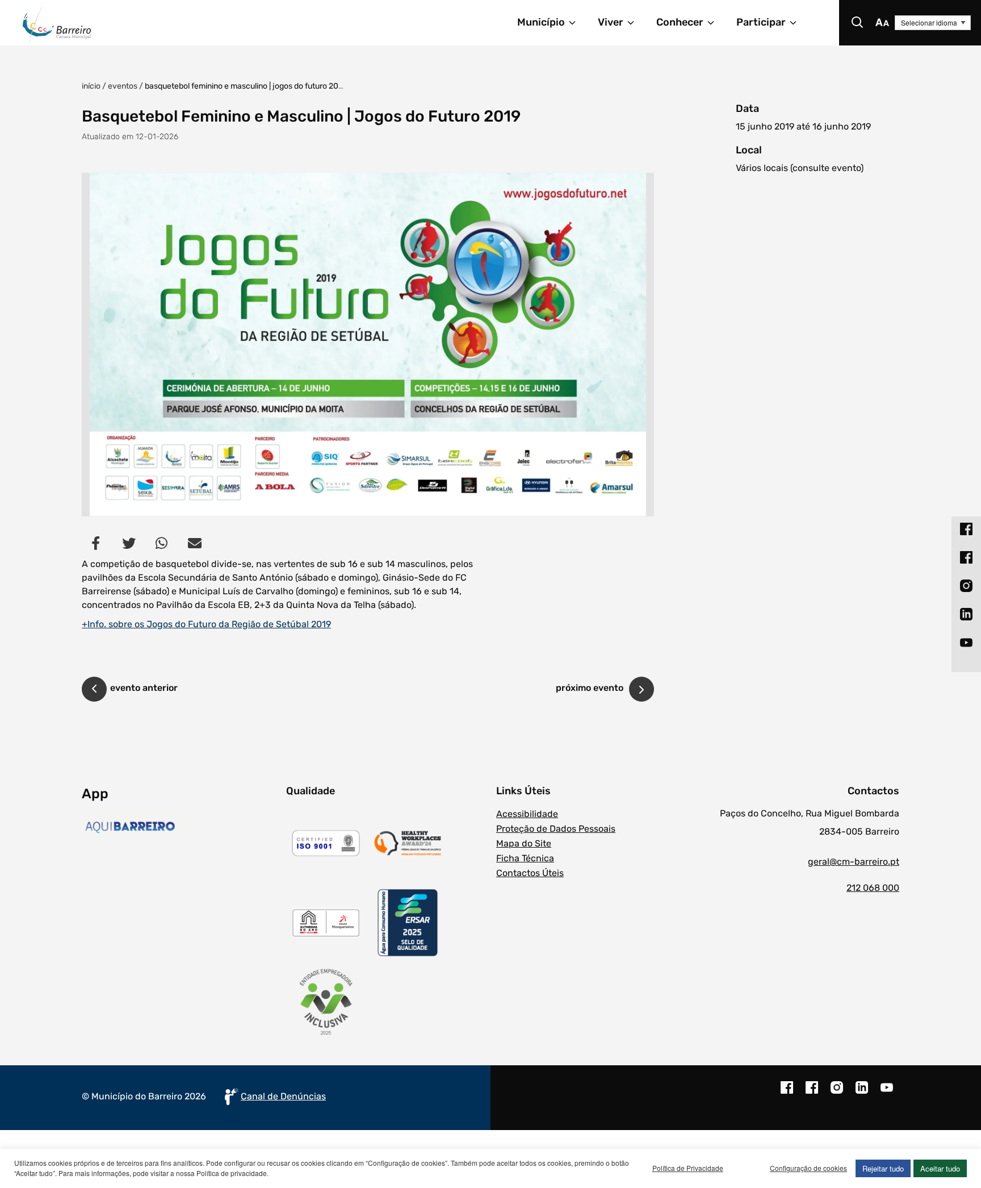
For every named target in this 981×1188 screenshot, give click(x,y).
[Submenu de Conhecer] (715, 22)
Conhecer (679, 22)
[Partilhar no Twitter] (129, 543)
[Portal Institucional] (158, 22)
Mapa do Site (523, 843)
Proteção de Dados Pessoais (555, 828)
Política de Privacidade (687, 1168)
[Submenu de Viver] (635, 22)
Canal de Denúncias (283, 1096)
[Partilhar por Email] (195, 543)
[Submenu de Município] (577, 22)
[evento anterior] (94, 691)
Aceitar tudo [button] (940, 1168)
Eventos (122, 86)
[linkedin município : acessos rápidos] (966, 614)
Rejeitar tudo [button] (883, 1168)
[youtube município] (886, 1093)
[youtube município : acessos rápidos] (966, 642)
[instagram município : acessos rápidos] (966, 585)
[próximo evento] (641, 689)
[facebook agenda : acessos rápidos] (966, 557)
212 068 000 (872, 887)
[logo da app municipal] (181, 827)
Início (91, 86)
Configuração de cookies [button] (808, 1168)
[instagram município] (836, 1093)
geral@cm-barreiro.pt (853, 861)
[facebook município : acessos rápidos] (966, 528)
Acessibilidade (527, 813)
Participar (761, 22)
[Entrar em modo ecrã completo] (368, 344)
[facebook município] (786, 1093)
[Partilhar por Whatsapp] (162, 543)
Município (541, 22)
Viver (610, 22)
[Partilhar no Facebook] (96, 543)
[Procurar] (857, 22)
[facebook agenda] (811, 1093)
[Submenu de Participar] (798, 22)
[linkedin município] (861, 1093)
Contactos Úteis (530, 873)
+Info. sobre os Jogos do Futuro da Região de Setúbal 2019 (206, 624)
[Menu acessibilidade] (882, 23)
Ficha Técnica (525, 858)
